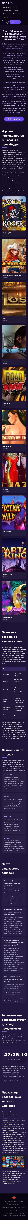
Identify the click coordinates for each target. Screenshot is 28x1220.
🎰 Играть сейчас (14, 119)
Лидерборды (6, 17)
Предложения (7, 14)
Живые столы (7, 10)
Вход (5, 22)
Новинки (15, 10)
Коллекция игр (17, 14)
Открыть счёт (15, 22)
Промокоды (6, 7)
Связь (13, 7)
